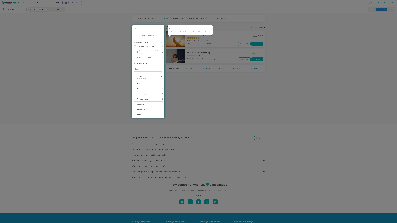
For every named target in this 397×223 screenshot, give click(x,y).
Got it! (207, 31)
